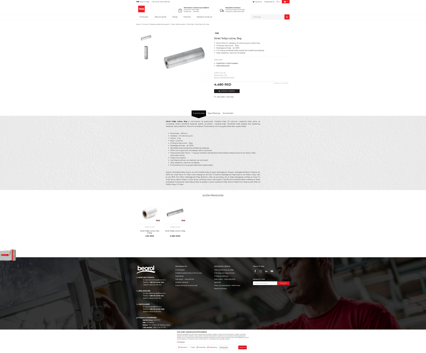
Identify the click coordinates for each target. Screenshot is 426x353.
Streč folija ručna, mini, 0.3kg (149, 232)
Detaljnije (181, 342)
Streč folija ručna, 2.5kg (175, 231)
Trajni (193, 347)
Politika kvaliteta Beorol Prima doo (188, 273)
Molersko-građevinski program (160, 24)
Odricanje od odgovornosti (224, 273)
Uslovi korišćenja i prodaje (224, 270)
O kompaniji (179, 270)
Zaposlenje (179, 276)
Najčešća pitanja (220, 289)
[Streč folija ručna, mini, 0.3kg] (149, 212)
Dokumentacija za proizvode (186, 285)
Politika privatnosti (221, 276)
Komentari (228, 113)
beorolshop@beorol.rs (157, 280)
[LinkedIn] (266, 271)
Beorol (138, 24)
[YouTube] (272, 271)
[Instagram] (261, 271)
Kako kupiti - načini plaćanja (224, 279)
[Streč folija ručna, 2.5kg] (175, 212)
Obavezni (183, 347)
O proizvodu (199, 113)
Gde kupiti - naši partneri (184, 279)
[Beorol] (141, 9)
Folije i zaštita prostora (178, 24)
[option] (146, 37)
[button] (270, 17)
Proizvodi (145, 24)
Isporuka (217, 282)
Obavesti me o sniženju (281, 83)
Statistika (202, 347)
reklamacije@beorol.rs (157, 293)
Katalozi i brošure (181, 282)
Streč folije (190, 24)
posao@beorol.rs (155, 307)
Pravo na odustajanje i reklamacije (227, 285)
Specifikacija (214, 113)
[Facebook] (255, 271)
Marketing (213, 347)
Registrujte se (269, 2)
